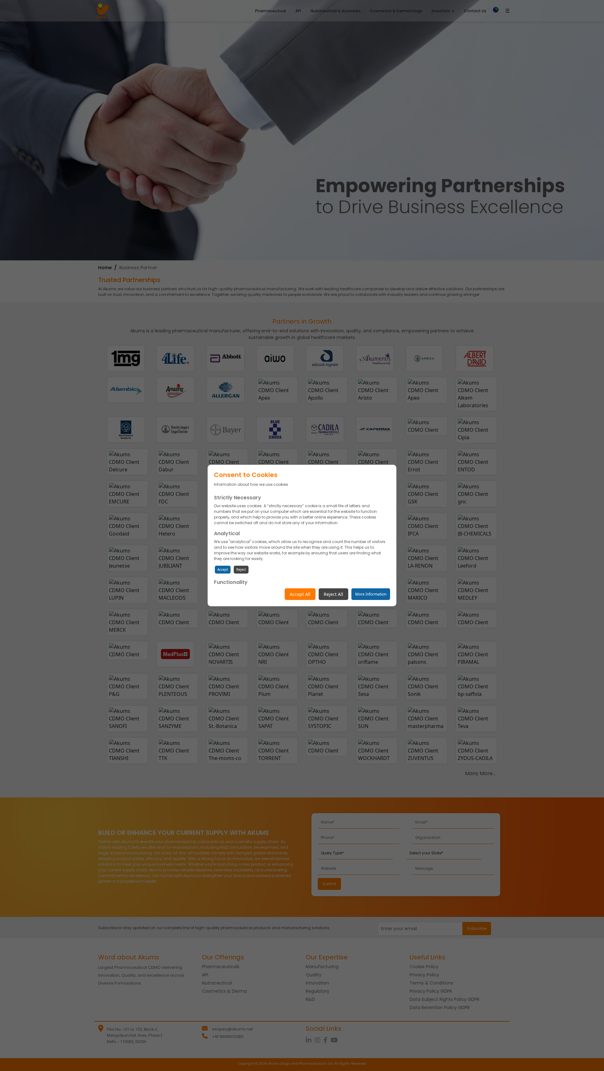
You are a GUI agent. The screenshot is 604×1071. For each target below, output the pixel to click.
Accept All (300, 594)
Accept (222, 569)
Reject (241, 569)
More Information (370, 594)
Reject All (333, 594)
